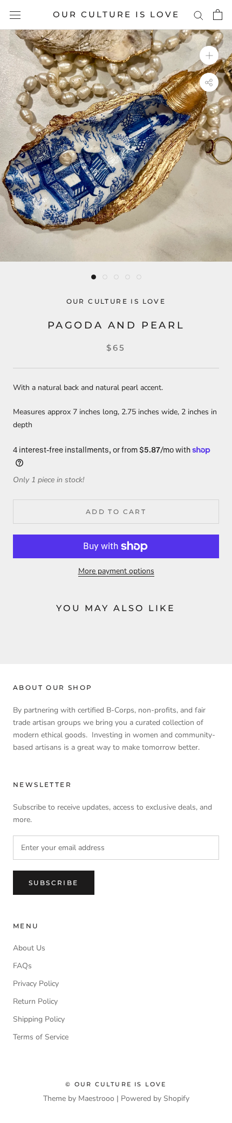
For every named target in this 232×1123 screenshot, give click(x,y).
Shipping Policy (39, 1019)
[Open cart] (217, 14)
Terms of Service (41, 1037)
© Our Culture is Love (115, 1084)
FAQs (22, 966)
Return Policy (35, 1001)
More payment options (116, 571)
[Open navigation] (15, 15)
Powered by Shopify (155, 1098)
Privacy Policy (36, 983)
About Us (29, 948)
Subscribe (54, 883)
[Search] (198, 14)
